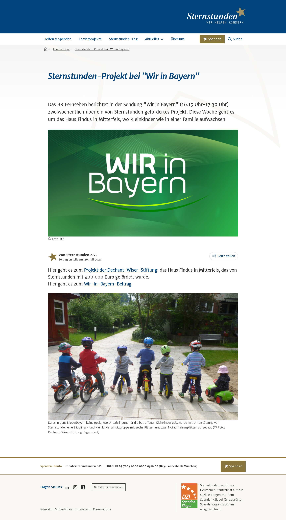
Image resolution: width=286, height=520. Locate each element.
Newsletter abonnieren (108, 487)
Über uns (178, 39)
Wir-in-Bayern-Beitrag (108, 284)
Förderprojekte (90, 39)
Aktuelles (152, 39)
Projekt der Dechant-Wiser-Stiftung (120, 270)
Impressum (83, 509)
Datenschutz (102, 509)
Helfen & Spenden (57, 39)
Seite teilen (226, 256)
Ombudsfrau (63, 509)
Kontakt (46, 509)
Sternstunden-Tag (123, 39)
